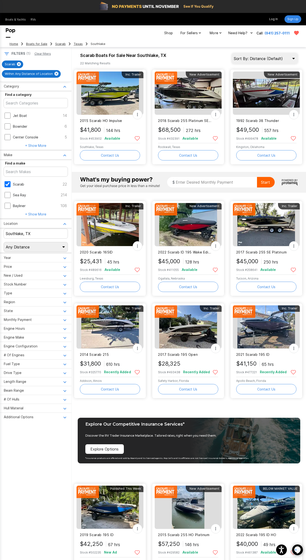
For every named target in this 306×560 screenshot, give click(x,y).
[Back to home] (10, 33)
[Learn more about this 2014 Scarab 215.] (109, 327)
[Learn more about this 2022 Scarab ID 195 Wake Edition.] (188, 224)
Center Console (25, 137)
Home (14, 43)
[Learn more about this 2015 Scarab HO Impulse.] (109, 93)
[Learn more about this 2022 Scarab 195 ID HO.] (266, 507)
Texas (78, 43)
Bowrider (20, 126)
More (214, 33)
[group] (12, 64)
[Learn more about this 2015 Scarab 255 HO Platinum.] (188, 507)
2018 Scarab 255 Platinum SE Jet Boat (185, 121)
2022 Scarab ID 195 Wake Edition (185, 252)
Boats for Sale (36, 43)
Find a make (15, 163)
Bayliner (19, 206)
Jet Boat (20, 116)
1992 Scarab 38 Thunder (257, 121)
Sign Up (292, 19)
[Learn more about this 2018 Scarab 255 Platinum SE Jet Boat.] (188, 93)
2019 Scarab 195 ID (97, 535)
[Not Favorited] (137, 138)
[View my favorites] (296, 33)
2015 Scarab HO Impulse (101, 121)
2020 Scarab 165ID (96, 252)
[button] (281, 549)
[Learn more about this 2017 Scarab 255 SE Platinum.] (266, 224)
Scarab (60, 43)
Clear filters (42, 53)
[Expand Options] (137, 114)
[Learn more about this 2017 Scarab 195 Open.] (188, 327)
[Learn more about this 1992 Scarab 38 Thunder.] (266, 93)
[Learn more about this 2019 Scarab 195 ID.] (109, 507)
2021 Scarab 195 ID (253, 354)
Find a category (18, 95)
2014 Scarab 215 (94, 354)
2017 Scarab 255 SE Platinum (261, 252)
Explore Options (104, 449)
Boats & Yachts (15, 19)
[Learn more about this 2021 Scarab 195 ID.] (266, 327)
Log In (273, 19)
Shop (168, 33)
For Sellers (189, 33)
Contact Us (110, 155)
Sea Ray (19, 195)
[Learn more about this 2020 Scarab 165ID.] (109, 224)
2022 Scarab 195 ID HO (256, 535)
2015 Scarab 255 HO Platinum (184, 535)
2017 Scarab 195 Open (178, 354)
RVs (33, 19)
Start (265, 182)
